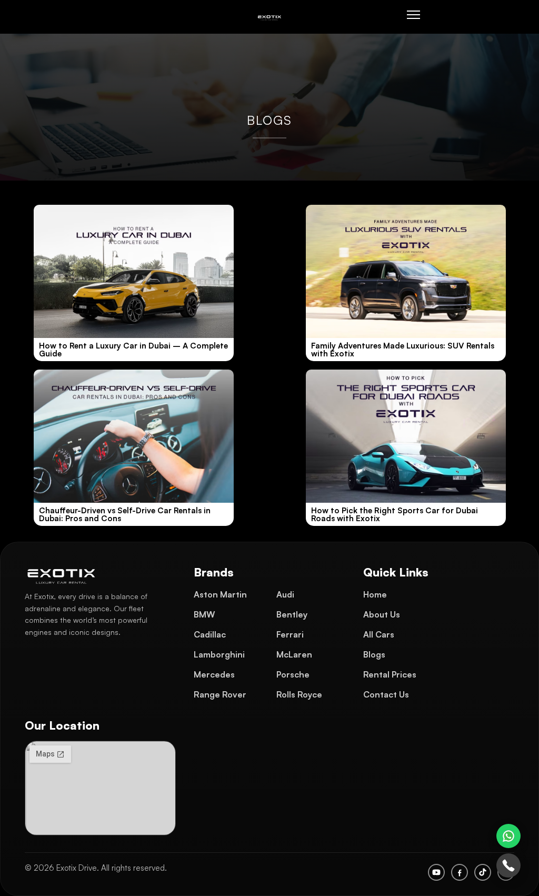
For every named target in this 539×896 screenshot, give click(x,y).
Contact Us (386, 694)
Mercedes (214, 674)
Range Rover (220, 694)
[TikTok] (482, 872)
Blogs (374, 654)
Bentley (291, 614)
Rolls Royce (299, 694)
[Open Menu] (413, 15)
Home (375, 594)
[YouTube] (436, 872)
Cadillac (210, 634)
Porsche (293, 674)
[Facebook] (459, 872)
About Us (381, 614)
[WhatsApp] (508, 836)
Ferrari (290, 634)
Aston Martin (220, 594)
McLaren (294, 654)
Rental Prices (389, 674)
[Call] (508, 865)
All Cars (378, 634)
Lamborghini (219, 654)
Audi (285, 594)
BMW (204, 614)
